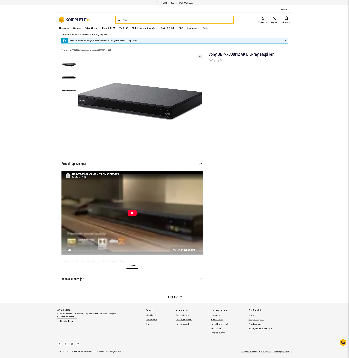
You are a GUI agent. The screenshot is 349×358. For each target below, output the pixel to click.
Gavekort (150, 324)
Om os (251, 315)
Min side (149, 315)
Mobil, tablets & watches (144, 28)
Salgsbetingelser (183, 315)
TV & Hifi (123, 28)
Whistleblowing (255, 324)
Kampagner (193, 28)
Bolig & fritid (167, 28)
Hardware (64, 28)
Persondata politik (249, 352)
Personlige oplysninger (282, 352)
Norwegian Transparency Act (261, 328)
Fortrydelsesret (182, 324)
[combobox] (174, 20)
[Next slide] (200, 101)
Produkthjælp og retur (220, 324)
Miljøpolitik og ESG (256, 320)
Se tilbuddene (66, 321)
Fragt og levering (218, 333)
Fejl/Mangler (216, 328)
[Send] (119, 20)
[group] (140, 101)
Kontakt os (215, 315)
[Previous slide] (79, 101)
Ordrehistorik (151, 320)
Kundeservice (217, 320)
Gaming (77, 28)
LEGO (180, 28)
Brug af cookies (264, 352)
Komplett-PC (108, 28)
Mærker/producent (184, 320)
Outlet (206, 28)
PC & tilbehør (91, 28)
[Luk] (285, 40)
